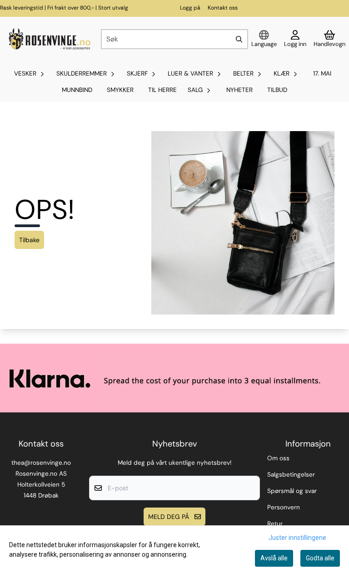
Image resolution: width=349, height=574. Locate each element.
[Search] (239, 39)
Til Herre (162, 90)
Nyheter (239, 90)
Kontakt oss (223, 7)
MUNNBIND (77, 90)
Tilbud (277, 90)
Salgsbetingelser (291, 474)
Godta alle (320, 558)
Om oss (278, 458)
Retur (275, 524)
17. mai (322, 73)
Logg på (190, 7)
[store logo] (48, 39)
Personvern (283, 507)
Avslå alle (274, 558)
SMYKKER (120, 90)
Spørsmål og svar (292, 491)
